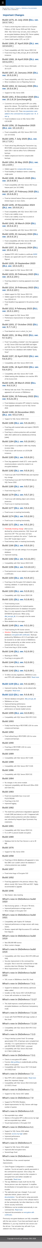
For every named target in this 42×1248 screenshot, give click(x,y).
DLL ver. (34, 20)
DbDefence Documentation (29, 8)
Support (17, 8)
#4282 (35, 254)
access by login (17, 1134)
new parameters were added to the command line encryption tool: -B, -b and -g (21, 113)
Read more (32, 1078)
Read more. (17, 1179)
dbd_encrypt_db (10, 616)
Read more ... (17, 691)
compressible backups (24, 169)
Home (12, 8)
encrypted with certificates (21, 635)
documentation (10, 1197)
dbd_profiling (15, 1062)
